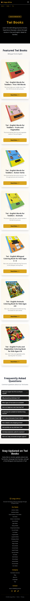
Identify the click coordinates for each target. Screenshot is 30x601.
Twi (13, 6)
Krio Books (15, 532)
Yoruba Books (15, 563)
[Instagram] (12, 591)
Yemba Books (15, 561)
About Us (15, 577)
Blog (15, 575)
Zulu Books (15, 565)
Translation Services (15, 572)
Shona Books (15, 545)
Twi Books (15, 554)
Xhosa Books (15, 559)
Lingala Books (15, 534)
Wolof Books (15, 557)
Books (8, 6)
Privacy (22, 597)
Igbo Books (15, 523)
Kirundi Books (15, 530)
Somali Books (15, 548)
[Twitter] (15, 591)
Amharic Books (15, 510)
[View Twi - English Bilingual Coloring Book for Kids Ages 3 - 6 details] (15, 245)
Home (2, 6)
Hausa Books (15, 521)
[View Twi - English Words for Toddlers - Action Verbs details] (15, 159)
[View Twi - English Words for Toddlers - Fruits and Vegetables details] (15, 113)
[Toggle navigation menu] (28, 2)
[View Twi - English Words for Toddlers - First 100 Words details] (15, 70)
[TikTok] (18, 591)
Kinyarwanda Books (15, 528)
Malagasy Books (15, 539)
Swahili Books (15, 550)
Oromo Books (15, 541)
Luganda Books (15, 536)
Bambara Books (15, 512)
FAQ (15, 581)
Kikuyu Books (15, 525)
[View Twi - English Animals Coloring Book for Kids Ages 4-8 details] (15, 290)
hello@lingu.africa (16, 588)
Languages (15, 579)
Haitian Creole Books (15, 519)
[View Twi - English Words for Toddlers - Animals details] (15, 202)
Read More (14, 95)
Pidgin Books (15, 543)
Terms (18, 597)
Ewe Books (15, 516)
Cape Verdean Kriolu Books (15, 514)
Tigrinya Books (15, 552)
